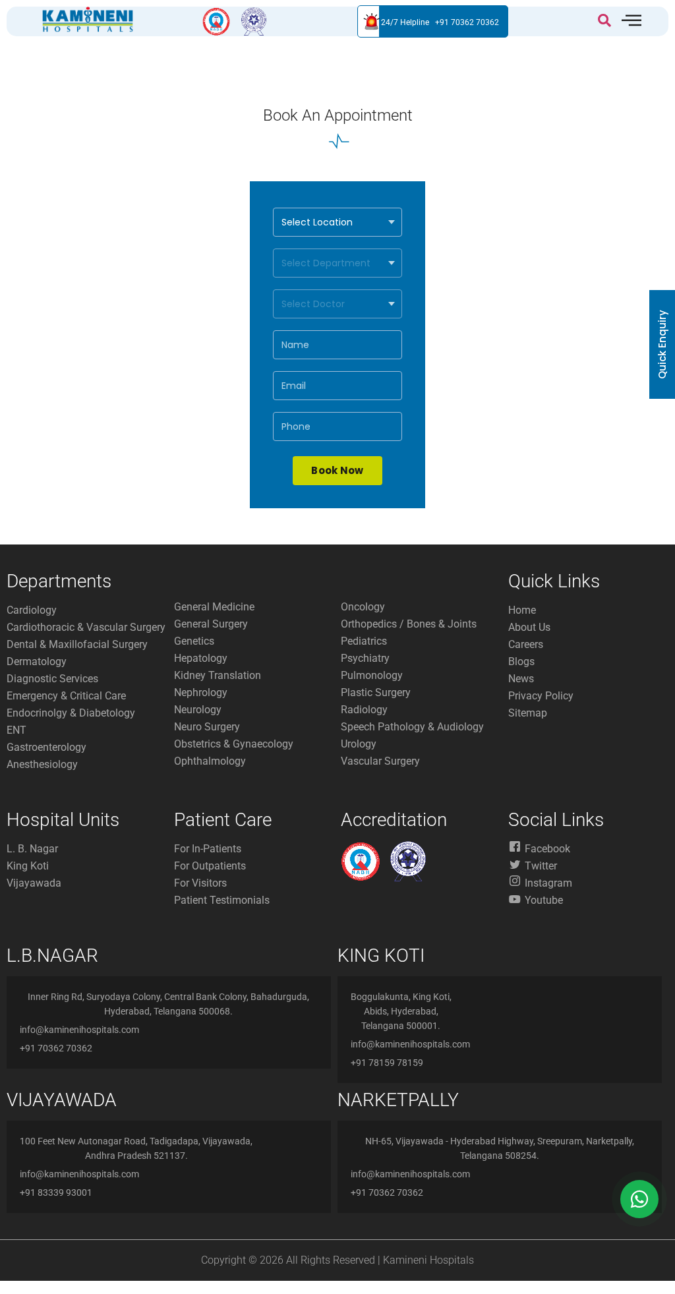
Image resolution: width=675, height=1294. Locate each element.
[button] (604, 22)
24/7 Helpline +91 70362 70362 (440, 22)
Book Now (337, 470)
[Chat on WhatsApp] (639, 1199)
